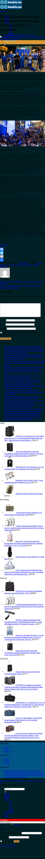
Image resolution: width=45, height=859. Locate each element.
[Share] (22, 260)
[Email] (22, 256)
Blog (6, 749)
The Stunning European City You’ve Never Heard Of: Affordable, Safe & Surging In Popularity (23, 401)
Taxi (6, 759)
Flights (7, 761)
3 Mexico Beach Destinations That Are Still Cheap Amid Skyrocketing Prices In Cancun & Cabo (23, 397)
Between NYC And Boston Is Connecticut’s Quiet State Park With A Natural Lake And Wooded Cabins (24, 347)
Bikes (11, 33)
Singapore (4, 267)
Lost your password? (7, 845)
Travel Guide (3, 11)
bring (2, 265)
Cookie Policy (31, 781)
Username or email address (10, 833)
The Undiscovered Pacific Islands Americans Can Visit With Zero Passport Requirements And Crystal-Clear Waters (24, 363)
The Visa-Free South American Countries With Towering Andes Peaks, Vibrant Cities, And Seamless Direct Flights (23, 392)
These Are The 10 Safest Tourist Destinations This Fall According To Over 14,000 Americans (24, 406)
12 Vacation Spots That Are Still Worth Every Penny (23, 413)
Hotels (7, 763)
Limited (36, 265)
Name (3, 320)
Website (3, 328)
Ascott (39, 263)
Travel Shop (9, 812)
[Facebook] (22, 249)
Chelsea (12, 265)
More (6, 800)
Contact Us (8, 751)
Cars (10, 806)
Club (17, 265)
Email (2, 324)
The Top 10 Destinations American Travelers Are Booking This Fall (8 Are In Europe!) (22, 377)
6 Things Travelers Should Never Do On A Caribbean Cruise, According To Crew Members (24, 387)
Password (4, 837)
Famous (22, 265)
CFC (6, 265)
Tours (11, 802)
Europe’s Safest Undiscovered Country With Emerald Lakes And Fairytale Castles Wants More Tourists (24, 410)
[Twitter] (22, 253)
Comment (4, 302)
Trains (11, 808)
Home (6, 747)
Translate (17, 824)
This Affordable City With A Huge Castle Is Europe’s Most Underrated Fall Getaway (23, 352)
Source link (4, 245)
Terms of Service (6, 781)
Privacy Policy (19, 781)
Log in (16, 841)
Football (29, 265)
